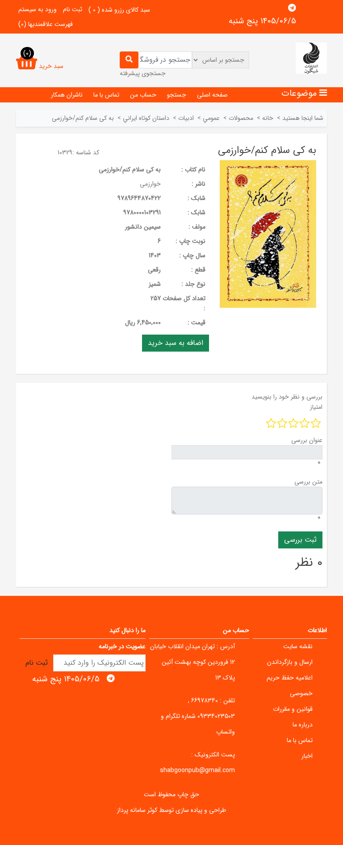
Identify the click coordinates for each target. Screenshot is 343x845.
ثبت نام (72, 9)
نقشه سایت (298, 646)
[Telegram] (292, 8)
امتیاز (316, 407)
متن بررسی (308, 482)
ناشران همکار (67, 95)
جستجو (176, 95)
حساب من (143, 95)
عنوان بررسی (306, 440)
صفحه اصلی (212, 95)
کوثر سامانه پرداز (137, 810)
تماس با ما (106, 95)
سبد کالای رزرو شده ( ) (119, 10)
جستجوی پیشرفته (143, 73)
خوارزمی (150, 184)
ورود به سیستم (37, 9)
